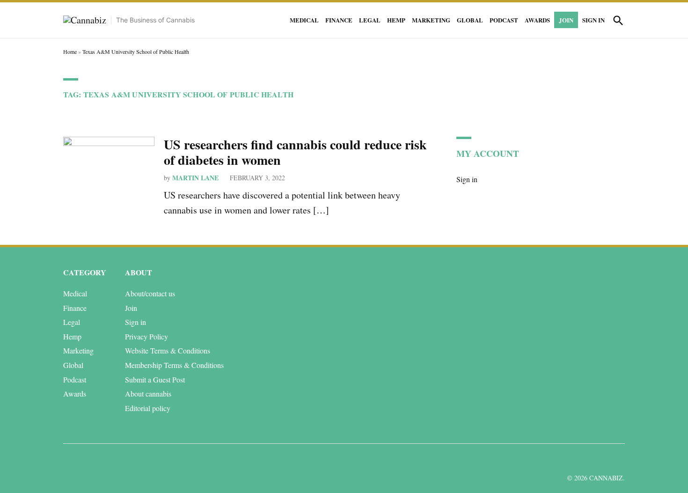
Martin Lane (195, 178)
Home (70, 51)
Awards (537, 19)
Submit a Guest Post (155, 379)
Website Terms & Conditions (167, 350)
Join (566, 19)
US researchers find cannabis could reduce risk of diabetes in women (295, 152)
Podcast (504, 19)
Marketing (431, 19)
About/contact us (150, 293)
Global (470, 19)
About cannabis (148, 393)
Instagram (584, 459)
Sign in (593, 19)
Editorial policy (147, 408)
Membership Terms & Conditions (174, 365)
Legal (370, 19)
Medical (304, 19)
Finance (338, 19)
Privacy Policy (146, 336)
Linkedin (563, 459)
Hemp (396, 19)
